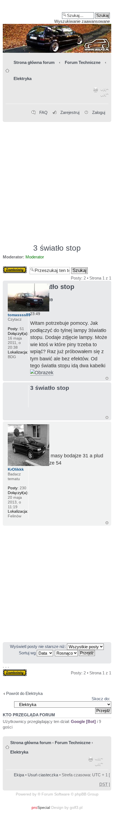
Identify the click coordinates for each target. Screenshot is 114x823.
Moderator (34, 257)
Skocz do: (101, 698)
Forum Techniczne (82, 62)
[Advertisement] (57, 180)
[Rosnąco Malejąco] (75, 652)
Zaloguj (98, 112)
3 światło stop (57, 248)
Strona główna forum (34, 62)
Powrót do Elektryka (24, 693)
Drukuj (95, 93)
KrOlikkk (16, 469)
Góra (106, 378)
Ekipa (19, 774)
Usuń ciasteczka (43, 774)
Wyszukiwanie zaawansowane (82, 21)
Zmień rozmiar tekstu (104, 93)
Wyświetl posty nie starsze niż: (38, 646)
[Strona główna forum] (57, 28)
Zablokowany (15, 268)
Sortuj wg (28, 652)
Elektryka (23, 78)
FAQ (43, 112)
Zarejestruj (69, 112)
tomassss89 (19, 315)
